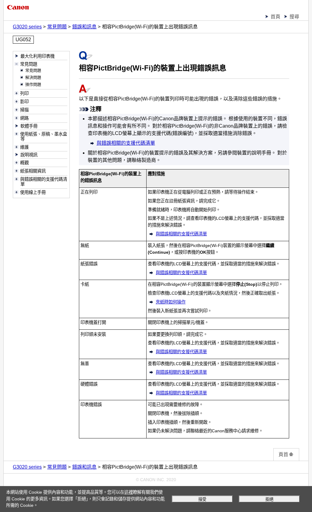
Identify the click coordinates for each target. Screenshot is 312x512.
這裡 (128, 492)
